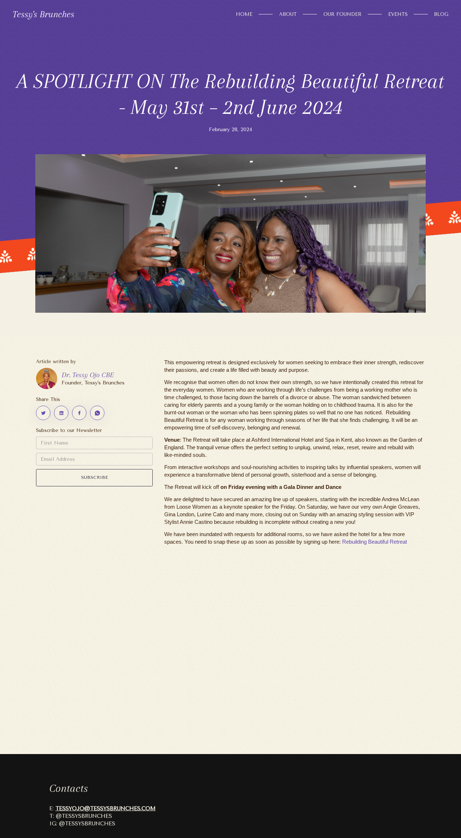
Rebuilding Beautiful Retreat (374, 542)
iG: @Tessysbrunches (82, 823)
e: (102, 808)
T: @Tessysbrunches (80, 816)
